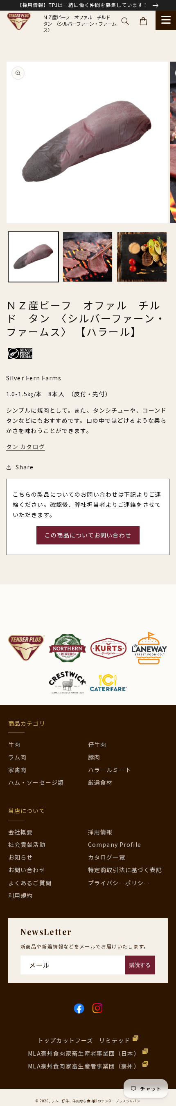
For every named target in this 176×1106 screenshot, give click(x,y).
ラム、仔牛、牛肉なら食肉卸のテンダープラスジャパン (95, 1100)
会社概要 (20, 832)
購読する (140, 965)
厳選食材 (100, 782)
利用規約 (20, 895)
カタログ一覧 (106, 857)
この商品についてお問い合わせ (88, 535)
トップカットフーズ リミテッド (84, 1040)
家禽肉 (17, 770)
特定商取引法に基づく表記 (125, 870)
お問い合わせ (26, 870)
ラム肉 (17, 757)
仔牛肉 (97, 744)
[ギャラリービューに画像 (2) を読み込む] (88, 257)
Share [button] (25, 467)
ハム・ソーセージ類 (36, 782)
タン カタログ (25, 446)
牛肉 (14, 744)
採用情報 (100, 832)
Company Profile (114, 844)
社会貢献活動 (26, 844)
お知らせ (20, 857)
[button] (125, 21)
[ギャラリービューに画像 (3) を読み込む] (142, 257)
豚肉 (94, 757)
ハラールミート (109, 770)
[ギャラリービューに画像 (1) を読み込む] (33, 257)
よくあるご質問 (30, 883)
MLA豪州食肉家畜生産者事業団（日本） (84, 1053)
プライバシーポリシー (119, 883)
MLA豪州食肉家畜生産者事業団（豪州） (84, 1066)
